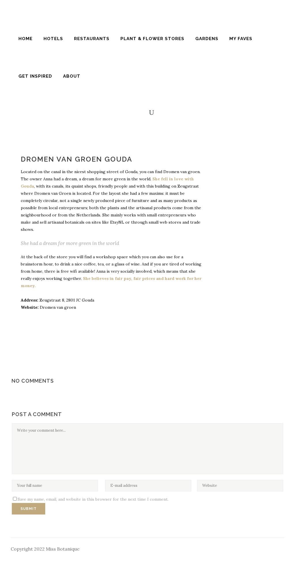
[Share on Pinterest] (238, 160)
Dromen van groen (57, 307)
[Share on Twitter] (229, 160)
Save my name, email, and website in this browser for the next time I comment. (93, 499)
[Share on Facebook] (219, 160)
